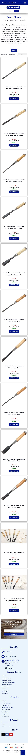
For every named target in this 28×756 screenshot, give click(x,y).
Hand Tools (10, 20)
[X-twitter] (3, 734)
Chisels (15, 20)
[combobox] (11, 11)
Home (4, 20)
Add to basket (14, 98)
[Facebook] (7, 734)
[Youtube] (11, 734)
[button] (25, 3)
